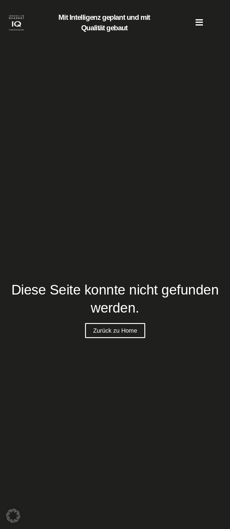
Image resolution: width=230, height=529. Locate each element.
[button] (13, 516)
